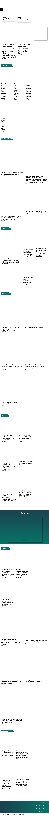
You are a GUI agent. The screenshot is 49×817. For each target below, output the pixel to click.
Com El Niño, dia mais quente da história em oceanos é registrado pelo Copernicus (11, 720)
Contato (40, 811)
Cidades (4, 65)
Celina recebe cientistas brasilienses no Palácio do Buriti (24, 49)
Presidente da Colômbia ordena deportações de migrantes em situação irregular (11, 681)
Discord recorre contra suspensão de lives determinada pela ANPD (9, 437)
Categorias (44, 815)
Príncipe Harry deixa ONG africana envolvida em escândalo (36, 680)
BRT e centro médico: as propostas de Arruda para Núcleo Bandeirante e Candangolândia (10, 51)
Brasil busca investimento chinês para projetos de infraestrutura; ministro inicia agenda (6, 785)
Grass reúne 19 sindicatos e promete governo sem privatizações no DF (30, 91)
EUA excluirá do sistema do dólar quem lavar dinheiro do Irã (36, 641)
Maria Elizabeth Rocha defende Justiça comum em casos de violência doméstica (41, 252)
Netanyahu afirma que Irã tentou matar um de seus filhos (7, 602)
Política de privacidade (41, 802)
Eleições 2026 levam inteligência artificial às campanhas (28, 281)
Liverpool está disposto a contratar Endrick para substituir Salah (12, 404)
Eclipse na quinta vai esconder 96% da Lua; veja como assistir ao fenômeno (26, 437)
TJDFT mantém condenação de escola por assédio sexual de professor (23, 19)
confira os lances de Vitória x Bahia (35, 328)
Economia (4, 731)
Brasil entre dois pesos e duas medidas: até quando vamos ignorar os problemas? (11, 217)
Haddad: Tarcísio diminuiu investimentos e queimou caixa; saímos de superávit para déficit (10, 261)
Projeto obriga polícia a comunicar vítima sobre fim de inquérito (28, 253)
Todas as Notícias (37, 815)
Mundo (3, 548)
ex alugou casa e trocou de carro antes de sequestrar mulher (12, 173)
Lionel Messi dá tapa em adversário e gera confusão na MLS (12, 366)
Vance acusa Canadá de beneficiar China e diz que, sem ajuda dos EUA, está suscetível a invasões (11, 642)
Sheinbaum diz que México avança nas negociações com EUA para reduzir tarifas (8, 573)
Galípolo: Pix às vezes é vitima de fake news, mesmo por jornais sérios (8, 753)
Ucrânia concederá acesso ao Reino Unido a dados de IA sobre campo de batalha (22, 573)
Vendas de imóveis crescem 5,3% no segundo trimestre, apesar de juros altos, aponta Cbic (22, 783)
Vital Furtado (24, 540)
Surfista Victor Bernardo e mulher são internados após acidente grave (34, 366)
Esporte (3, 294)
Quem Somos (41, 808)
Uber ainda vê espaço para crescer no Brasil (26, 462)
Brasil (3, 415)
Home (32, 815)
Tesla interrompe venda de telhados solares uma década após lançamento (25, 493)
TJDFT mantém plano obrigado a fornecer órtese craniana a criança (9, 18)
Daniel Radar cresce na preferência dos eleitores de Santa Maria (5, 124)
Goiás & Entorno (6, 139)
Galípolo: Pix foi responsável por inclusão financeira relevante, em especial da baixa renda (22, 755)
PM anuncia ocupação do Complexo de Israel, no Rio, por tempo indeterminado (8, 466)
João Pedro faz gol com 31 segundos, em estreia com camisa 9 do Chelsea (10, 328)
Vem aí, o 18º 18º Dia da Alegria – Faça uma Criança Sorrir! (36, 212)
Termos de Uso (40, 805)
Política (3, 228)
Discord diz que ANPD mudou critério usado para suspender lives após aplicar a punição (9, 497)
